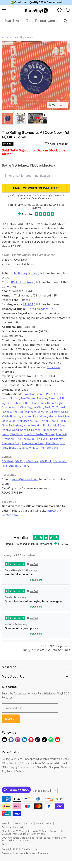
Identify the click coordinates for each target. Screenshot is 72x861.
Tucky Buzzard (17, 447)
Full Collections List (12, 827)
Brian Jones (38, 403)
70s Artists (60, 461)
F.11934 (28, 304)
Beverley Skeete (47, 398)
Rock (25, 465)
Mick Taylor (40, 421)
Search (6, 823)
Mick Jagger (24, 421)
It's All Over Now (22, 282)
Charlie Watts (10, 407)
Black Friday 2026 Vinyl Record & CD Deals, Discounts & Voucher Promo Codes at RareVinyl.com (32, 832)
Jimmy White (60, 412)
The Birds (16, 434)
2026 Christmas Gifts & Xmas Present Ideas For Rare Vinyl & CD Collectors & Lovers (34, 839)
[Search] (65, 21)
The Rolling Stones (24, 273)
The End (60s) (25, 439)
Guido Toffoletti (54, 407)
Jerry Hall (44, 412)
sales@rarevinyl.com (25, 479)
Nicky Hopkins (32, 425)
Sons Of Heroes (30, 430)
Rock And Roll (11, 465)
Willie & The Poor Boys (43, 447)
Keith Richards (11, 416)
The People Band (33, 443)
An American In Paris (38, 394)
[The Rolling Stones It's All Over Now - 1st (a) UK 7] (8, 118)
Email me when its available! (36, 188)
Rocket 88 (49, 425)
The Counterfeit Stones (39, 434)
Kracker (27, 416)
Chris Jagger (28, 407)
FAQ (4, 844)
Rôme (62, 425)
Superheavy (49, 430)
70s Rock (46, 461)
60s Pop (20, 461)
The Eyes (41, 439)
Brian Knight (55, 403)
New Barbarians (12, 425)
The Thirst (52, 443)
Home (5, 37)
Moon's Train (57, 421)
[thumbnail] (21, 118)
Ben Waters (27, 398)
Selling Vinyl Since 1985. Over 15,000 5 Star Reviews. (36, 206)
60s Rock (32, 461)
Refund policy (43, 823)
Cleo (40, 407)
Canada (42, 790)
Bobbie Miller (21, 403)
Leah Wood (40, 416)
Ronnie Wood (10, 430)
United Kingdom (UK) (41, 309)
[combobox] (31, 21)
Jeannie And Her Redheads (19, 412)
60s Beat (7, 461)
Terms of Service (23, 823)
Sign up (10, 719)
